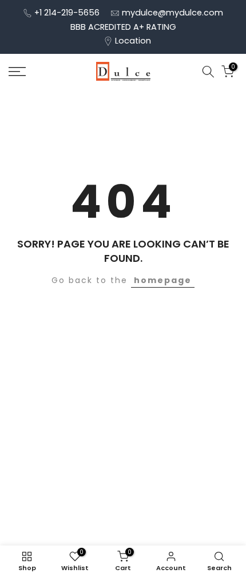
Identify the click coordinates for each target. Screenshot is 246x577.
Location (133, 40)
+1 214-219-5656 (67, 12)
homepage (163, 280)
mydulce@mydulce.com (172, 12)
